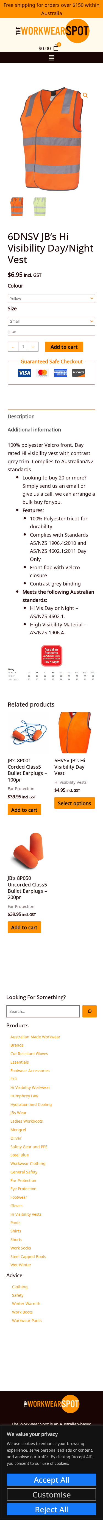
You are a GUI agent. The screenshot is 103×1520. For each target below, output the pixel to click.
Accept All (51, 1479)
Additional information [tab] (34, 429)
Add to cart (64, 347)
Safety (17, 1295)
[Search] (89, 1011)
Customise (51, 1494)
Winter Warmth (26, 1303)
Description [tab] (21, 415)
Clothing (20, 1286)
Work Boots (22, 1311)
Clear (12, 331)
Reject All (51, 1509)
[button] (51, 57)
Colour (15, 285)
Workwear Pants (27, 1320)
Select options (74, 802)
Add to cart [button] (24, 809)
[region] (51, 1472)
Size (12, 307)
